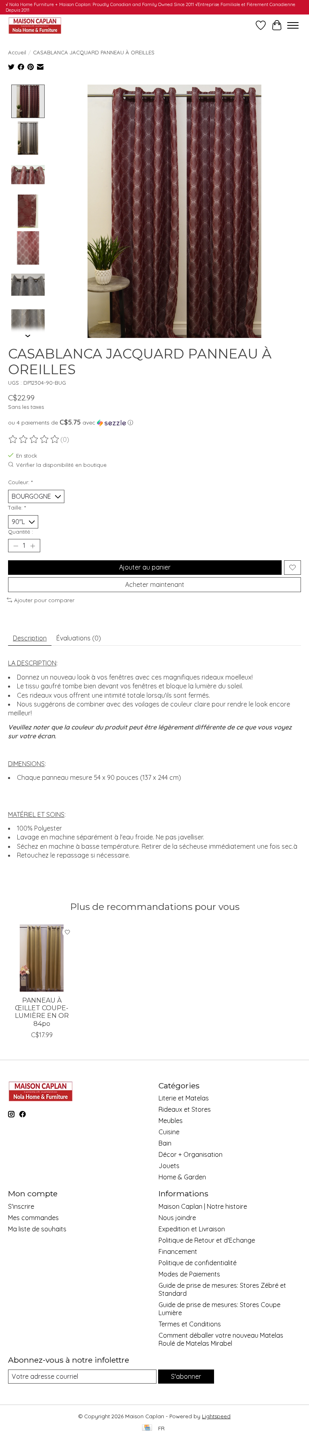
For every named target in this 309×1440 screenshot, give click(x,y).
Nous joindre (177, 1218)
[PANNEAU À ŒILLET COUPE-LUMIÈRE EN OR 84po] (41, 958)
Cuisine (169, 1132)
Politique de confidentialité (198, 1263)
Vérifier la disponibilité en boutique (61, 465)
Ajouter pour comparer (44, 600)
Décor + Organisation (190, 1154)
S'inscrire (21, 1206)
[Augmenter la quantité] (32, 546)
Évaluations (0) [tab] (78, 638)
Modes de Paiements (189, 1274)
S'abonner (186, 1376)
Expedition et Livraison (192, 1229)
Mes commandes (33, 1218)
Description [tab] (30, 638)
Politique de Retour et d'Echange (207, 1240)
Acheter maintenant (154, 584)
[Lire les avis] (34, 439)
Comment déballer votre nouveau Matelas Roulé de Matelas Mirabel (221, 1339)
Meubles (171, 1121)
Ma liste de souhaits (37, 1229)
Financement (178, 1251)
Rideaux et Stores (185, 1109)
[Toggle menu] (293, 25)
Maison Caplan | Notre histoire (203, 1206)
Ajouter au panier (145, 567)
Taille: (17, 507)
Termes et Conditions (190, 1324)
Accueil (17, 52)
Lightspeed (216, 1416)
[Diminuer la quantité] (15, 546)
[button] (154, 423)
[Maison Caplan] (34, 25)
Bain (165, 1143)
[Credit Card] (147, 1428)
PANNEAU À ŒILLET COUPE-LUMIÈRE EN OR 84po (42, 1012)
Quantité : (20, 531)
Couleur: (20, 482)
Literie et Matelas (184, 1098)
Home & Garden (182, 1177)
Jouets (169, 1166)
